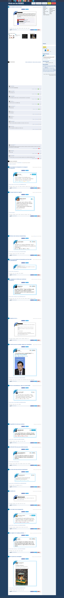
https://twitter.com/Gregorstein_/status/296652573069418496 (17, 525)
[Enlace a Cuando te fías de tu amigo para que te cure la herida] (33, 36)
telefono (14, 186)
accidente (20, 186)
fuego (29, 186)
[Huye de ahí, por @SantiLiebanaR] (49, 59)
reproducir (34, 298)
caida (50, 65)
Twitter (44, 13)
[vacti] (9, 101)
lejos (22, 503)
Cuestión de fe (12, 491)
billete (13, 298)
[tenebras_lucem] (9, 145)
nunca (16, 503)
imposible (20, 404)
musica (23, 298)
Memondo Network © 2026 (52, 75)
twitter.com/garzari (12, 212)
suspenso (14, 338)
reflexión (52, 65)
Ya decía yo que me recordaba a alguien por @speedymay (21, 344)
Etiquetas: (11, 338)
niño (29, 379)
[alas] (9, 116)
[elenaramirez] (9, 121)
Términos (47, 74)
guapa (18, 463)
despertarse (17, 485)
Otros (50, 12)
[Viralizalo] (33, 1)
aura (46, 67)
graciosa (14, 463)
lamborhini (23, 253)
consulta (19, 214)
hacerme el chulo (24, 379)
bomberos (27, 186)
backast (13, 126)
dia (15, 485)
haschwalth (13, 155)
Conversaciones (52, 8)
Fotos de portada (52, 10)
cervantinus (36, 556)
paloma (17, 214)
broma (52, 71)
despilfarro (19, 379)
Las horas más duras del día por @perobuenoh (18, 469)
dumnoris (36, 385)
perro (50, 71)
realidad (48, 71)
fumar (27, 379)
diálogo (48, 66)
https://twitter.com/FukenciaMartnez (14, 461)
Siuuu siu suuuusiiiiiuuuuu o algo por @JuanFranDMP (20, 385)
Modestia (16, 463)
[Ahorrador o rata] (31, 1)
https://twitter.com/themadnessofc (14, 271)
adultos (47, 65)
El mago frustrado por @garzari (16, 192)
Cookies (52, 74)
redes (54, 65)
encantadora (29, 463)
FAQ (53, 74)
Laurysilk (36, 192)
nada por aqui (22, 214)
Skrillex (13, 404)
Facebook (45, 51)
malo (19, 273)
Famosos (51, 9)
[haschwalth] (9, 155)
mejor (24, 503)
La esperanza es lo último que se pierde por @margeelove (17, 280)
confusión (45, 71)
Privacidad (49, 74)
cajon (19, 298)
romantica (26, 298)
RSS (47, 51)
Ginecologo (14, 214)
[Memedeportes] (15, 1)
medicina (17, 273)
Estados (44, 9)
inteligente (21, 463)
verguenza (31, 186)
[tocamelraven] (9, 91)
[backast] (9, 126)
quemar (34, 186)
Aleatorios (45, 3)
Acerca (44, 74)
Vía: (9, 184)
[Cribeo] (22, 1)
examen (20, 338)
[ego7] (9, 111)
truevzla (12, 150)
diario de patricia (32, 379)
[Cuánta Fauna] (25, 1)
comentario (44, 65)
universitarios (23, 338)
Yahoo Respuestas (46, 14)
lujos (48, 65)
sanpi (36, 469)
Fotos (44, 10)
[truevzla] (9, 150)
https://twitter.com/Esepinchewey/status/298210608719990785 (18, 251)
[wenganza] (9, 86)
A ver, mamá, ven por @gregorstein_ (17, 509)
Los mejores (39, 3)
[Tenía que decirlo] (30, 1)
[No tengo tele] (27, 1)
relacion (46, 66)
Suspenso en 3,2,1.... (14, 318)
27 (8, 344)
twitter (30, 214)
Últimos (33, 3)
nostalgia (54, 70)
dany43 (36, 509)
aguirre (21, 503)
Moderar (53, 3)
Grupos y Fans (45, 11)
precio (53, 66)
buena (26, 463)
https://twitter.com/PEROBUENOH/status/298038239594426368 (18, 483)
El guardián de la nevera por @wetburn (17, 424)
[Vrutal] (20, 1)
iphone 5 (18, 253)
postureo (55, 66)
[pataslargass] (9, 96)
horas (20, 485)
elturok (36, 318)
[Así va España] (17, 1)
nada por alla (26, 214)
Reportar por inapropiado (38, 256)
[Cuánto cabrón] (19, 1)
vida (17, 404)
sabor (13, 273)
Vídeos (51, 13)
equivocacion (23, 186)
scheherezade (35, 279)
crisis (15, 379)
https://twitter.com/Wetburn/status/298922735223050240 (17, 439)
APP (55, 74)
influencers (50, 66)
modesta (24, 463)
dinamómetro (17, 338)
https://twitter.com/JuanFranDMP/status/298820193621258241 (18, 402)
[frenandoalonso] (9, 106)
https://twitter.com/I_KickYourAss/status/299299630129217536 (18, 184)
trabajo (54, 69)
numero (16, 186)
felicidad (14, 253)
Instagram (51, 11)
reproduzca (31, 298)
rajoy (13, 379)
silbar (15, 404)
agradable (22, 273)
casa (36, 186)
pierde (18, 503)
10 (8, 318)
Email (50, 51)
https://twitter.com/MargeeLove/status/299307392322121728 (17, 296)
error (18, 186)
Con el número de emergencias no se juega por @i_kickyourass (18, 168)
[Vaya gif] (28, 1)
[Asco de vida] (12, 1)
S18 (15, 273)
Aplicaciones (45, 8)
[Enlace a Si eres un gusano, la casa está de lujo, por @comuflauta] (25, 36)
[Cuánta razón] (14, 1)
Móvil (44, 12)
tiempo (43, 66)
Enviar (49, 3)
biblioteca (26, 338)
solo (21, 298)
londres (21, 253)
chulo (21, 379)
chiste (28, 214)
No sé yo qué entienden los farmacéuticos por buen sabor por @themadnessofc (20, 260)
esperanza (29, 298)
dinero (16, 253)
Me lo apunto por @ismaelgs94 (15, 556)
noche (17, 298)
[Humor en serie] (23, 1)
